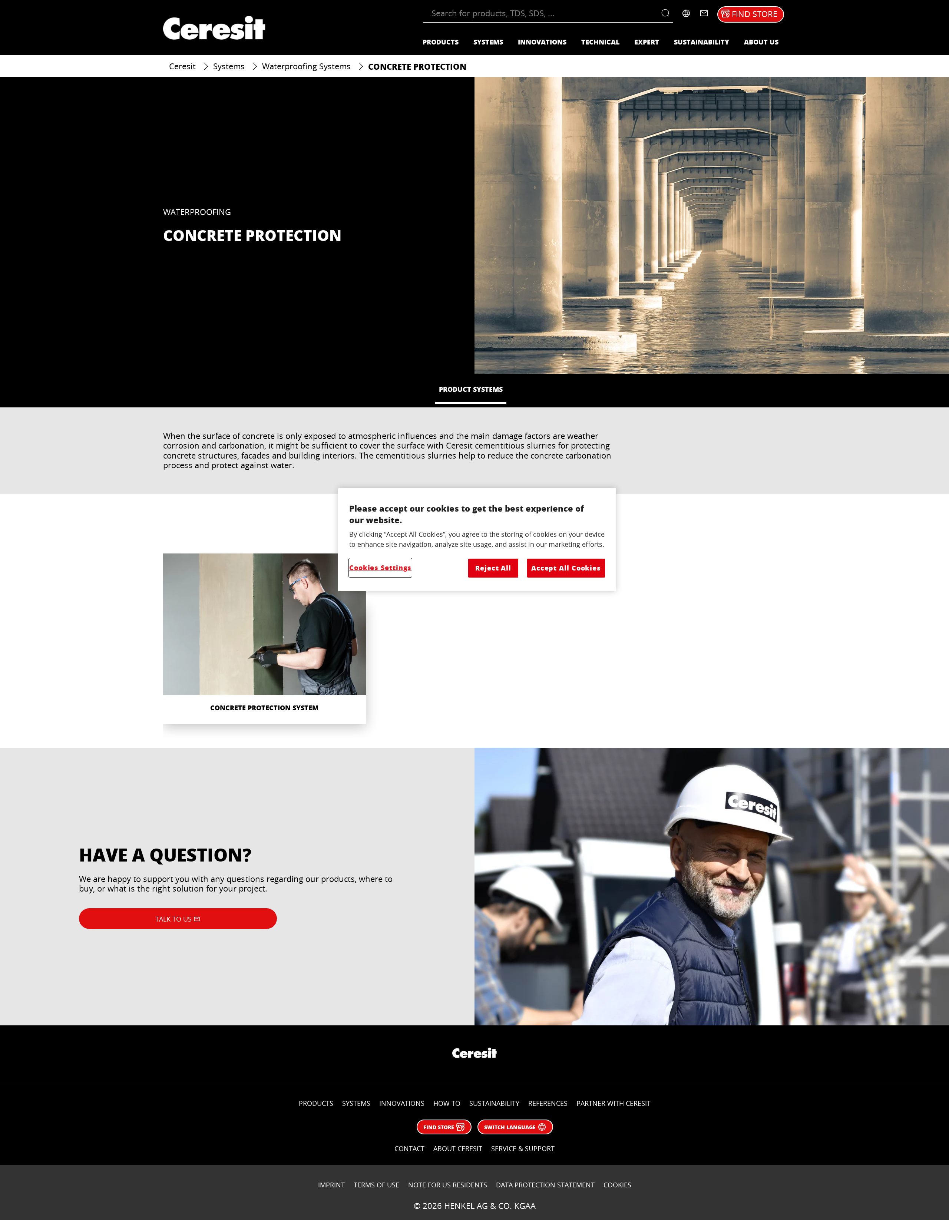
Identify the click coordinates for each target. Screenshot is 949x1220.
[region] (477, 539)
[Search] (667, 13)
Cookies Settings (380, 567)
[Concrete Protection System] (264, 638)
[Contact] (704, 13)
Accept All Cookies (566, 568)
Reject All (493, 568)
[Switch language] (686, 13)
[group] (474, 646)
